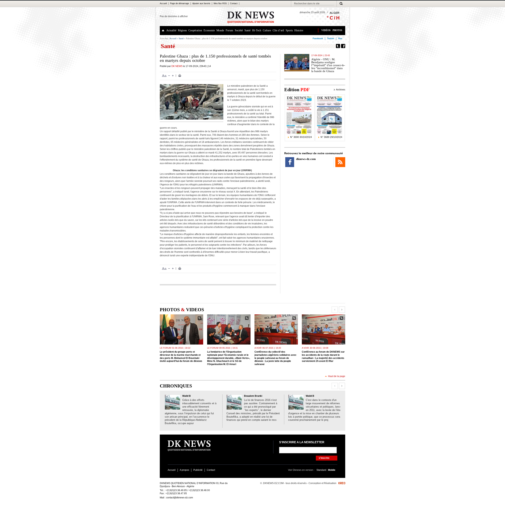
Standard (321, 470)
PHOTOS (337, 30)
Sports (289, 30)
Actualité (171, 30)
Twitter (330, 38)
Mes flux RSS (220, 3)
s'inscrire (324, 458)
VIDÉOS (326, 30)
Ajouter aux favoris (201, 3)
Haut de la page (336, 376)
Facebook (318, 38)
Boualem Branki (253, 396)
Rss (340, 38)
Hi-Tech (256, 30)
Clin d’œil (278, 30)
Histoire (298, 30)
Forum (229, 30)
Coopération (195, 30)
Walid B (186, 396)
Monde (220, 30)
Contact (234, 3)
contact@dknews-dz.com (179, 497)
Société (239, 30)
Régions (182, 30)
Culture (267, 30)
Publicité (198, 470)
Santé (247, 30)
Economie (209, 30)
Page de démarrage (179, 3)
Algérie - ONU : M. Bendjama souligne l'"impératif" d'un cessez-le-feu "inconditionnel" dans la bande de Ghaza (328, 65)
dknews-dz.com (306, 159)
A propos (184, 470)
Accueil (163, 3)
